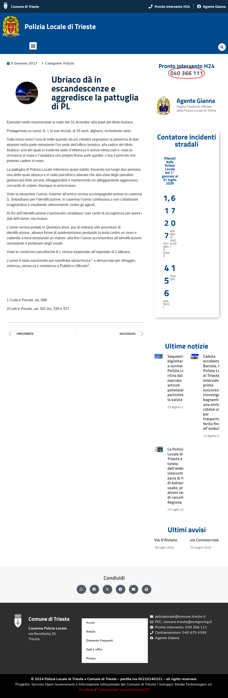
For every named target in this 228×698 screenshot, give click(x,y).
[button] (33, 46)
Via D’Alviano (165, 540)
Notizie (90, 632)
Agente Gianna (196, 100)
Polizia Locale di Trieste (60, 26)
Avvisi (90, 623)
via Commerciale (204, 540)
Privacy (91, 658)
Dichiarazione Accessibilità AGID (123, 689)
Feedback (86, 689)
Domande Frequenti (99, 641)
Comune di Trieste (25, 6)
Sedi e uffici (94, 650)
